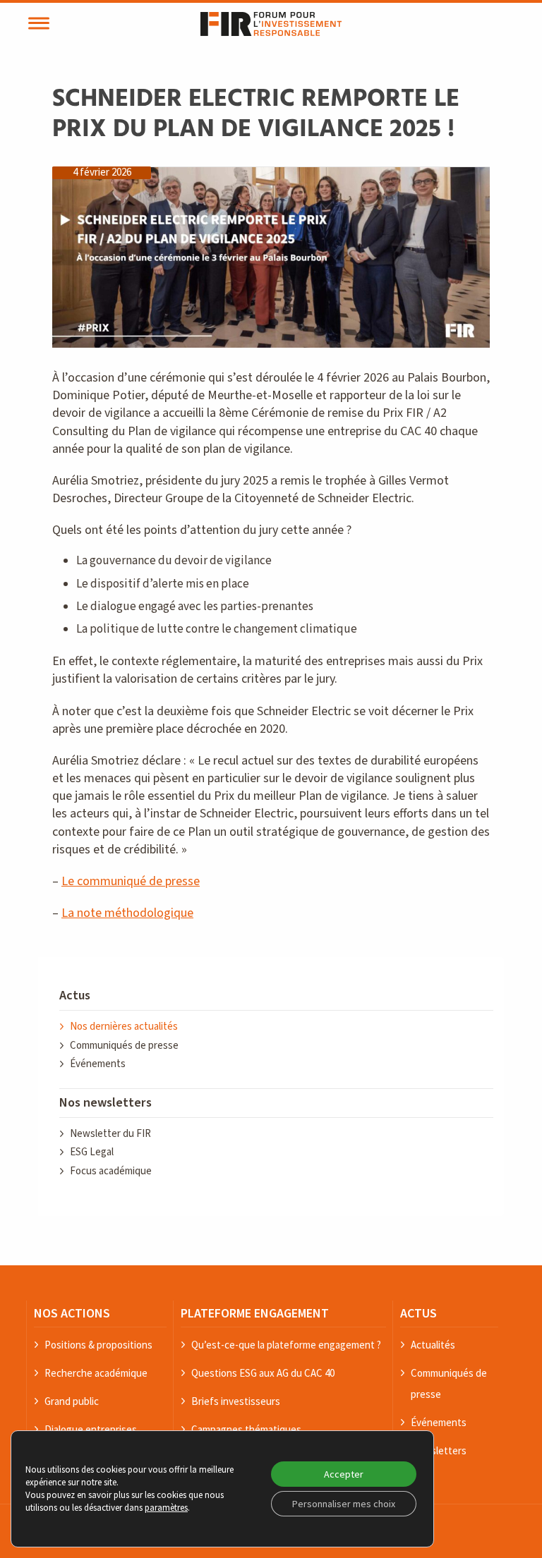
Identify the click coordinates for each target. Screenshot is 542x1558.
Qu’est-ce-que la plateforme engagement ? (286, 1344)
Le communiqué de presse (130, 881)
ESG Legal (92, 1152)
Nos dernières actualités (124, 1026)
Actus (74, 995)
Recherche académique (95, 1373)
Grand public (71, 1401)
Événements (98, 1064)
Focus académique (111, 1171)
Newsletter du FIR (110, 1133)
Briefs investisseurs (235, 1401)
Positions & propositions (98, 1344)
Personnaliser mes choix (343, 1503)
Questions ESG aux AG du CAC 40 (263, 1373)
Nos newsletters (105, 1103)
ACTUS (418, 1313)
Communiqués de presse (124, 1045)
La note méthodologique (127, 913)
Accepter (343, 1474)
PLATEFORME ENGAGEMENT (255, 1313)
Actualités (433, 1344)
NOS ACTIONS (72, 1313)
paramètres (166, 1508)
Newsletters (438, 1450)
